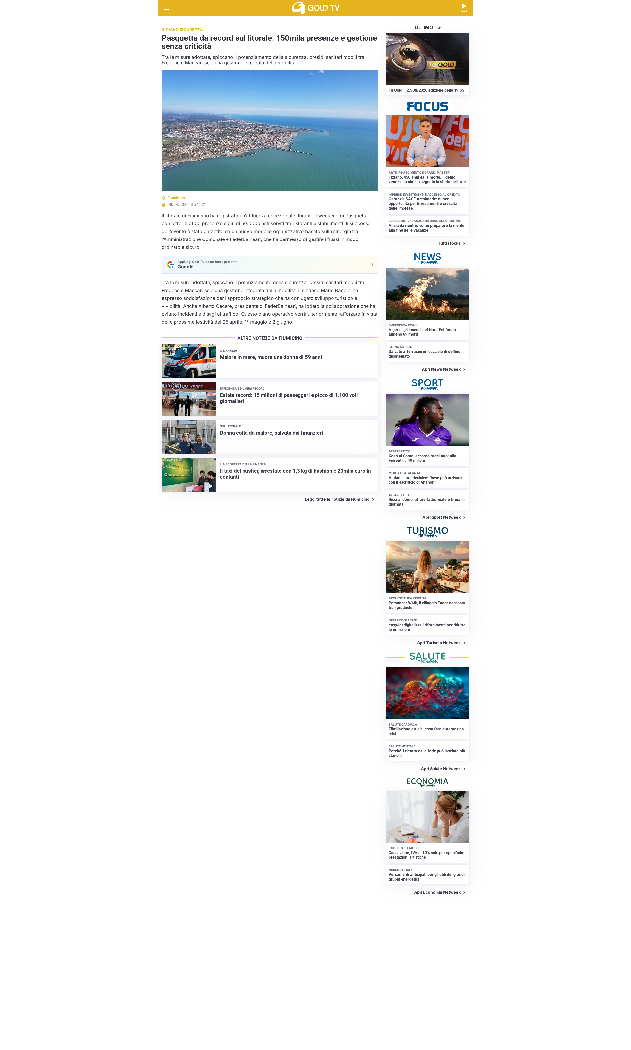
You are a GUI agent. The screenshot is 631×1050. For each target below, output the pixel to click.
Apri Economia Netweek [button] (437, 892)
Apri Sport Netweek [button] (441, 517)
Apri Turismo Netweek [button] (439, 642)
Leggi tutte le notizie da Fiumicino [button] (337, 499)
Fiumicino (176, 197)
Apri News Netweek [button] (441, 369)
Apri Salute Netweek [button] (441, 768)
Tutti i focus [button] (449, 243)
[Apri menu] (167, 8)
